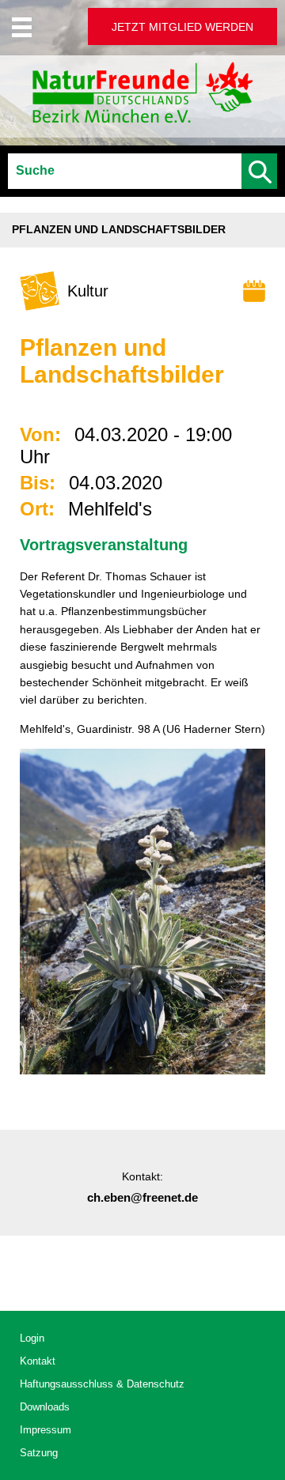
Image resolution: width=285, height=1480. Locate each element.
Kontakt (37, 1361)
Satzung (39, 1453)
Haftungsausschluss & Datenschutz (102, 1384)
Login (32, 1338)
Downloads (45, 1407)
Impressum (45, 1430)
